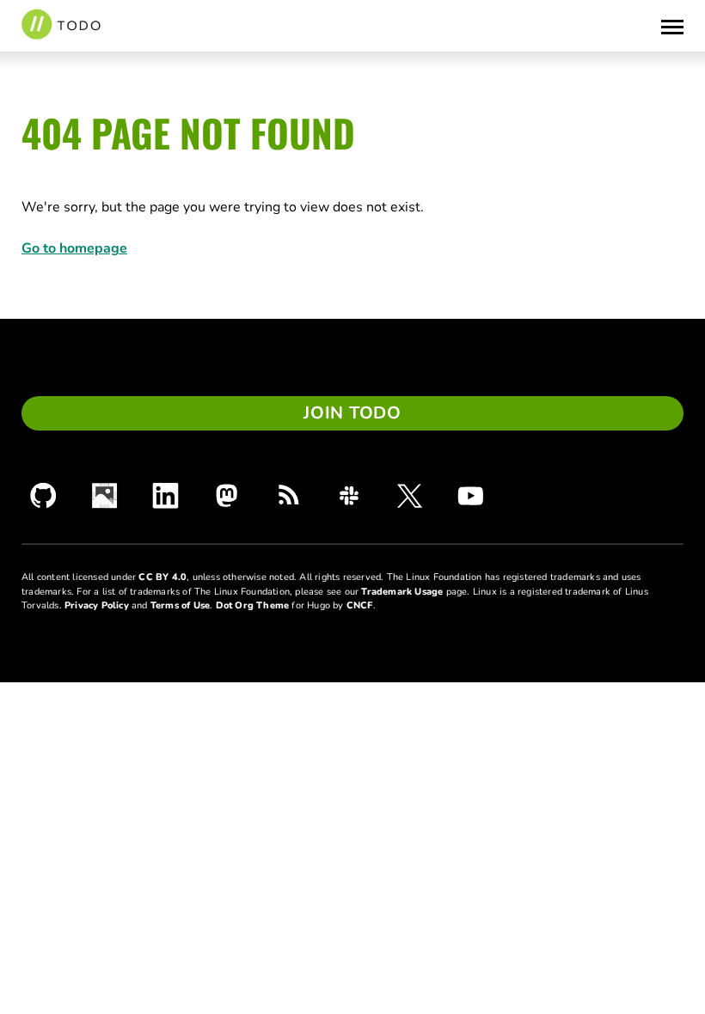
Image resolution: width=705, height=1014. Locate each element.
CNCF (359, 605)
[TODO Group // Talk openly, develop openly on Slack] (349, 495)
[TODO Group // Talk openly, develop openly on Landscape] (104, 495)
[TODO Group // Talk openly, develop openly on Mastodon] (226, 495)
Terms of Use (180, 605)
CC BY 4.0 (162, 577)
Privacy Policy (96, 605)
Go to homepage (74, 248)
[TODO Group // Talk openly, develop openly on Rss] (288, 495)
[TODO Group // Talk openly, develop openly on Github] (43, 495)
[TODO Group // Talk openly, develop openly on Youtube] (471, 495)
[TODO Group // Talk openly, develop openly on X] (410, 495)
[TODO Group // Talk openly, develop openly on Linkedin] (165, 495)
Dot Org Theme (253, 605)
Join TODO (352, 413)
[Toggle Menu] (672, 25)
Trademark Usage (402, 591)
